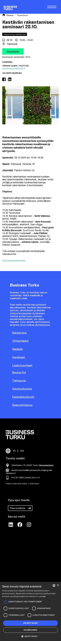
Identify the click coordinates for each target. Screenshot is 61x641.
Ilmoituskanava (22, 389)
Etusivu (10, 15)
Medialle (17, 349)
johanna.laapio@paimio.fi (13, 68)
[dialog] (30, 611)
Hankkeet (18, 357)
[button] (30, 636)
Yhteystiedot (20, 341)
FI (14, 450)
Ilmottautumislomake (13, 260)
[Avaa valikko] (52, 7)
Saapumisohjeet (46, 465)
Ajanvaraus (19, 333)
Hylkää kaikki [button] (30, 630)
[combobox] (53, 585)
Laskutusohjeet (22, 365)
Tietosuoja (19, 381)
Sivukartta (19, 372)
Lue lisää (42, 596)
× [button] (58, 585)
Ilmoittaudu (13, 51)
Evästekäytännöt (23, 397)
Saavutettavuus (22, 405)
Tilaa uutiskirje (17, 508)
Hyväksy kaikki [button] (30, 623)
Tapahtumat (22, 15)
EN (22, 450)
